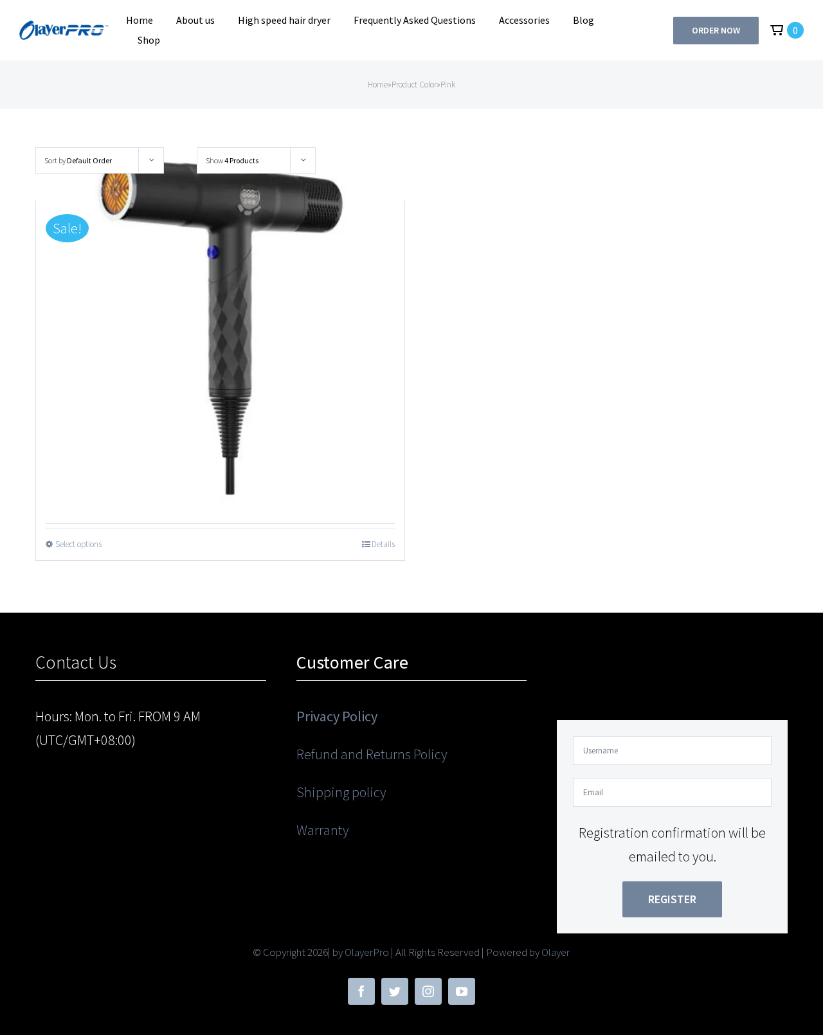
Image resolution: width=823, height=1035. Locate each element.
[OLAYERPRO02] (65, 28)
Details (383, 544)
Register (672, 899)
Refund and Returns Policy (372, 754)
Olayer (555, 952)
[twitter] (394, 991)
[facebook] (361, 991)
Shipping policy (341, 792)
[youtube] (461, 991)
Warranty (322, 830)
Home (378, 84)
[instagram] (428, 991)
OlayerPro (367, 952)
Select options (78, 544)
